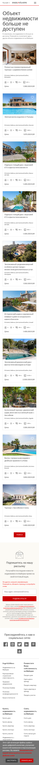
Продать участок (29, 695)
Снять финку (28, 722)
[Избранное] (32, 47)
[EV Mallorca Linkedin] (26, 644)
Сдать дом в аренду (28, 680)
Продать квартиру (30, 685)
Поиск (19, 535)
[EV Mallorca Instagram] (12, 644)
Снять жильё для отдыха (30, 735)
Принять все (26, 760)
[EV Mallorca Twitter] (19, 644)
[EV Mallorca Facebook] (5, 644)
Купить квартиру (8, 726)
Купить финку (7, 722)
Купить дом (7, 718)
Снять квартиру (29, 726)
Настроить (11, 760)
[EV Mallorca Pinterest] (33, 644)
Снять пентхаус (29, 730)
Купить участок (8, 734)
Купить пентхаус (8, 730)
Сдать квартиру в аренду (30, 690)
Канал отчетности (9, 698)
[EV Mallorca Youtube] (19, 651)
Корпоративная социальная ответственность (8, 676)
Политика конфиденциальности (9, 693)
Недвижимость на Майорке (9, 669)
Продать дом (28, 675)
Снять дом (27, 718)
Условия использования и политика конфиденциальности (18, 607)
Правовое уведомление (7, 683)
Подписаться (19, 598)
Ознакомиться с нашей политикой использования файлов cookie (18, 753)
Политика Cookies (9, 688)
